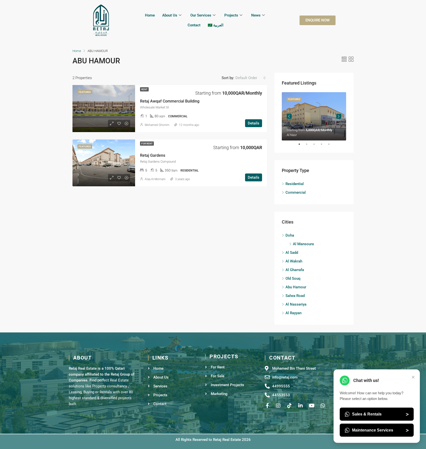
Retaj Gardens (152, 155)
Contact (194, 25)
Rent (144, 89)
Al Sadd (291, 252)
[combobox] (250, 78)
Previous (289, 116)
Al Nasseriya (295, 304)
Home (150, 15)
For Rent (147, 143)
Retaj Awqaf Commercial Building (169, 101)
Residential (294, 184)
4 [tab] (323, 144)
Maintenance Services (380, 430)
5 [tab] (331, 144)
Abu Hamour (295, 287)
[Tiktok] (289, 405)
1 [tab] (301, 144)
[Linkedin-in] (300, 405)
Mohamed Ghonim (157, 125)
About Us (169, 15)
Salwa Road (295, 296)
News (256, 15)
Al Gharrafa (294, 270)
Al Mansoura (303, 244)
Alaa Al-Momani (155, 179)
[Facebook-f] (267, 405)
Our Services (200, 15)
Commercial (295, 192)
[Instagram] (278, 405)
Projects (231, 15)
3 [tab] (316, 144)
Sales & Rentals (380, 414)
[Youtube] (311, 405)
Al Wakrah (293, 261)
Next (338, 116)
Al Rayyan (293, 313)
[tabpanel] (314, 116)
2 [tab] (309, 144)
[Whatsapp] (322, 405)
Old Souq (292, 278)
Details (253, 123)
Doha (289, 235)
